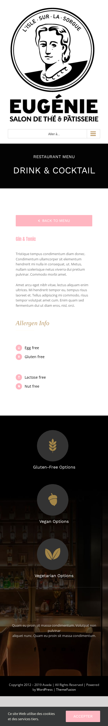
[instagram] (54, 649)
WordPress (45, 689)
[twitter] (44, 649)
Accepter (83, 716)
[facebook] (35, 649)
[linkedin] (73, 649)
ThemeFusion (66, 689)
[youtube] (63, 649)
